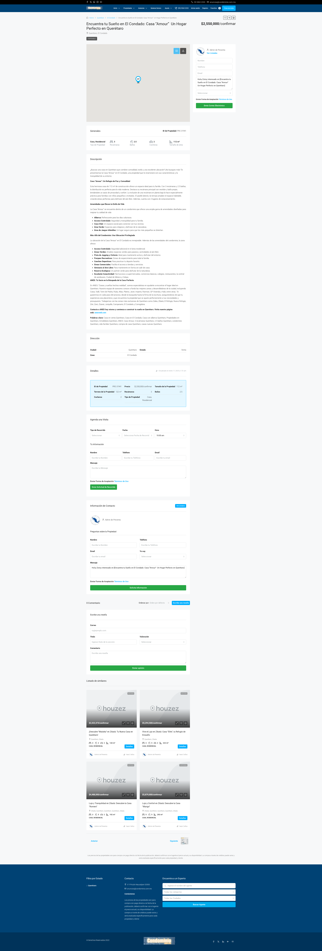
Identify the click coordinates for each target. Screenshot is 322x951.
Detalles (129, 746)
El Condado (111, 18)
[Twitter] (218, 942)
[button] (225, 18)
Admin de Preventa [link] (100, 754)
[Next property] (184, 841)
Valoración (144, 637)
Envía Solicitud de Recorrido (103, 487)
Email (157, 452)
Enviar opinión (138, 668)
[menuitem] (182, 8)
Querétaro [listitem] (92, 886)
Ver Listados (180, 506)
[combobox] (106, 435)
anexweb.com (100, 313)
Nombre (93, 452)
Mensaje (93, 463)
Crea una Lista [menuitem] (229, 8)
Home (91, 18)
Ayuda (167, 8)
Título (92, 637)
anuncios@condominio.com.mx (139, 889)
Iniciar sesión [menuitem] (195, 8)
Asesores (141, 8)
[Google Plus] (228, 942)
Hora (157, 430)
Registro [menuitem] (205, 8)
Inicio (115, 8)
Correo (93, 625)
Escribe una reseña (181, 603)
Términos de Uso (121, 481)
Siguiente (174, 841)
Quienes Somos (156, 8)
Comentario (95, 648)
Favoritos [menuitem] (215, 8)
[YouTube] (233, 942)
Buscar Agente (199, 904)
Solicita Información (138, 588)
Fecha (125, 430)
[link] (111, 709)
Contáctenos (130, 894)
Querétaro (100, 18)
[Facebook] (214, 942)
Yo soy (142, 551)
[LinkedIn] (223, 942)
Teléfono (126, 452)
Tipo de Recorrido (97, 430)
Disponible (92, 39)
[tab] (177, 51)
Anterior (94, 841)
